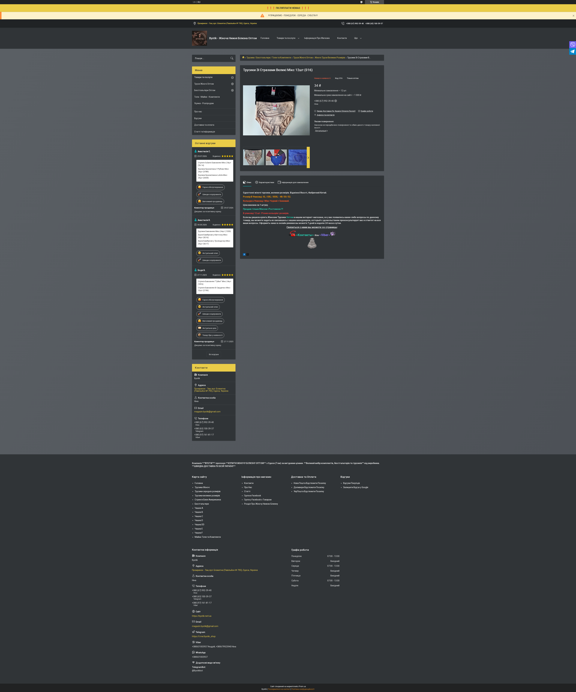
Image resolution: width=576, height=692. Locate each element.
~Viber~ (324, 235)
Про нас (198, 111)
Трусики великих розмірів (207, 495)
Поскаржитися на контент (279, 689)
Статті (247, 491)
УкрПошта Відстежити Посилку (309, 491)
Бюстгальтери (202, 504)
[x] (247, 255)
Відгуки (198, 118)
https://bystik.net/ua (201, 616)
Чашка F (199, 533)
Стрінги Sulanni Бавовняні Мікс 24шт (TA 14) (214, 163)
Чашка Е (199, 529)
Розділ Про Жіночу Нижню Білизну (261, 504)
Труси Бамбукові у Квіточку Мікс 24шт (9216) (212, 236)
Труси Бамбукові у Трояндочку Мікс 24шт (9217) (214, 242)
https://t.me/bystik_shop (204, 636)
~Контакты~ (305, 235)
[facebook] (244, 255)
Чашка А (199, 508)
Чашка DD (199, 524)
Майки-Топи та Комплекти (208, 537)
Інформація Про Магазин (317, 38)
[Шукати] (232, 58)
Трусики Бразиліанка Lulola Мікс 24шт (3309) (212, 176)
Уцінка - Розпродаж (204, 103)
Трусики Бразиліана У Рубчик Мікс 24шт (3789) (213, 170)
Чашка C (199, 516)
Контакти (342, 38)
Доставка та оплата (204, 125)
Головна (265, 38)
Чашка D (199, 520)
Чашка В (199, 512)
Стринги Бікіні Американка (208, 499)
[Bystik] (199, 38)
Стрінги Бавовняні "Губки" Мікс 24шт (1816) (214, 282)
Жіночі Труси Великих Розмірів (330, 57)
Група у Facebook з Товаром (258, 499)
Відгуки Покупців (351, 483)
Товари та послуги (286, 38)
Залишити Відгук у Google (355, 487)
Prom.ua (302, 686)
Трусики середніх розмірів (207, 491)
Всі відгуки (214, 354)
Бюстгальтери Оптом (204, 90)
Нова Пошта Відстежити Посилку (310, 483)
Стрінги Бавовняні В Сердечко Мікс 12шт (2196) (214, 289)
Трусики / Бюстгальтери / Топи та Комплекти (268, 57)
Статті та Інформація (204, 131)
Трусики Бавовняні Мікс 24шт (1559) (214, 231)
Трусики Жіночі (202, 487)
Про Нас (248, 487)
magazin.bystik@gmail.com (207, 411)
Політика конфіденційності (302, 689)
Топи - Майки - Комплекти (207, 97)
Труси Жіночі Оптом (303, 57)
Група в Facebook (252, 495)
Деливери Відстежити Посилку (309, 487)
